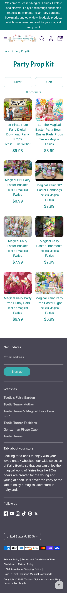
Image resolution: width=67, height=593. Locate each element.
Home (7, 51)
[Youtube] (12, 513)
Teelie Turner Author (19, 404)
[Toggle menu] (4, 38)
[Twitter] (36, 513)
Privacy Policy (11, 559)
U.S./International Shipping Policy (22, 569)
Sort (49, 82)
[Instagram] (18, 513)
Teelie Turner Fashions (20, 423)
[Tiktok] (24, 513)
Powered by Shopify (15, 583)
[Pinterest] (30, 513)
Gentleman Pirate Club (21, 429)
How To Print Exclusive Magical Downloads (28, 574)
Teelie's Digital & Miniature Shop (42, 579)
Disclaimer (9, 564)
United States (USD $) (20, 536)
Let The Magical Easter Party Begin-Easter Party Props (49, 129)
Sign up (17, 371)
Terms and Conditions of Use (38, 559)
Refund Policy (26, 564)
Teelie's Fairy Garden (19, 397)
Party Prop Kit (22, 51)
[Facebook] (6, 513)
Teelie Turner (13, 436)
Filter (17, 82)
